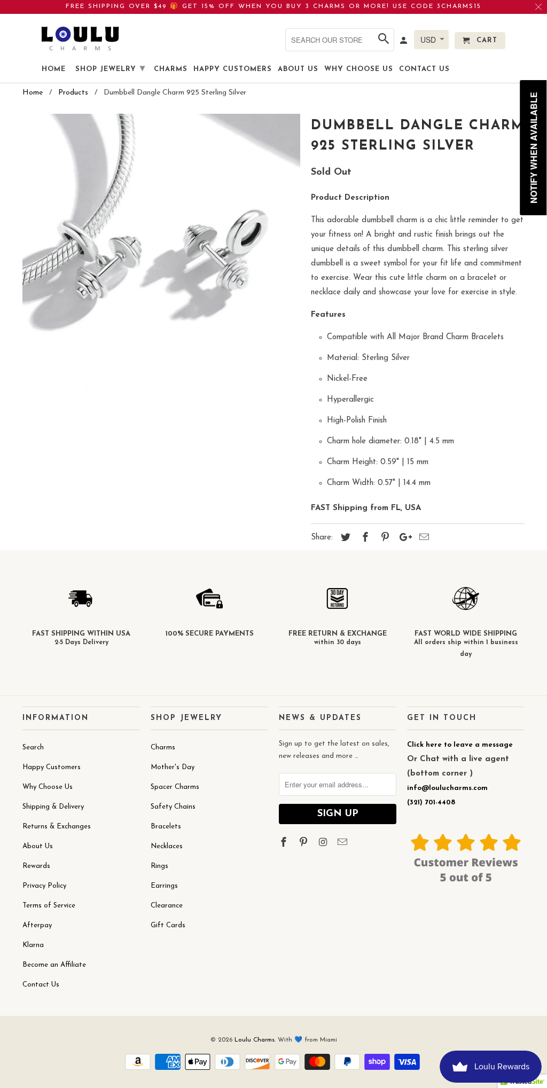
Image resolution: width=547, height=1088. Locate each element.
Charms (163, 747)
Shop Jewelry (110, 69)
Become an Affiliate (54, 964)
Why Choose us (358, 69)
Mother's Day (172, 767)
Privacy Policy (44, 885)
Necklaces (167, 846)
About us (298, 69)
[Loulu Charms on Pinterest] (304, 843)
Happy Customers (51, 767)
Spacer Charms (175, 787)
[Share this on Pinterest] (383, 538)
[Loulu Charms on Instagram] (324, 843)
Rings (159, 866)
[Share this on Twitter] (344, 538)
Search (33, 747)
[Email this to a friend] (422, 538)
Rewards (36, 866)
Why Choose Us (47, 787)
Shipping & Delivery (53, 806)
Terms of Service (48, 905)
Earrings (164, 885)
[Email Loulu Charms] (343, 843)
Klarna (33, 945)
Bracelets (166, 826)
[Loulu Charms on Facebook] (285, 843)
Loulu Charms (255, 1040)
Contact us (424, 69)
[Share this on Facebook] (363, 538)
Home (54, 69)
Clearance (167, 905)
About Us (37, 846)
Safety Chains (173, 806)
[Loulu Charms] (80, 38)
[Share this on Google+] (402, 538)
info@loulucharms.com (447, 788)
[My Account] (404, 42)
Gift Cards (168, 925)
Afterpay (37, 925)
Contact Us (40, 984)
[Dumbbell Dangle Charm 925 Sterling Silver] (161, 253)
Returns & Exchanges (56, 826)
